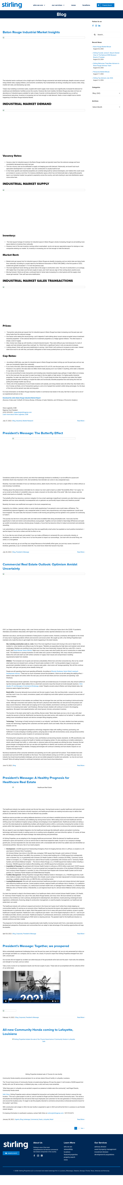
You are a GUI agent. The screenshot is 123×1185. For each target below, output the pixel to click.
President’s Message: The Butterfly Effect (33, 433)
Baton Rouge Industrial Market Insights (31, 32)
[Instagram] (96, 26)
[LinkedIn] (99, 26)
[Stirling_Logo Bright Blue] (12, 2)
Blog (14, 421)
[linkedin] (42, 1156)
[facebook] (34, 1156)
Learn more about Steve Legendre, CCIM (15, 414)
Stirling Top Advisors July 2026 (103, 78)
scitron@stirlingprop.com (55, 1113)
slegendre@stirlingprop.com (23, 412)
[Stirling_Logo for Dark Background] (16, 1141)
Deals (40, 1119)
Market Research (28, 421)
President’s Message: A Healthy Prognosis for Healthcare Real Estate (36, 779)
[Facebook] (93, 26)
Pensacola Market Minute (101, 72)
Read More (80, 421)
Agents (17, 1119)
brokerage (27, 1119)
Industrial (19, 421)
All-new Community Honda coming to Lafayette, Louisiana (38, 1031)
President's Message (22, 552)
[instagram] (38, 1156)
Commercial (34, 1119)
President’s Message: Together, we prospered (36, 946)
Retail (51, 1119)
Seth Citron (6, 1094)
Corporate (19, 934)
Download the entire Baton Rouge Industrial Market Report (22, 398)
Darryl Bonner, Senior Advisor (23, 650)
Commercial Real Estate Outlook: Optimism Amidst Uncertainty (40, 566)
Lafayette (46, 1119)
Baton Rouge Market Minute (102, 47)
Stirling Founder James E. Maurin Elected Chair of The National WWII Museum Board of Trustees (106, 55)
